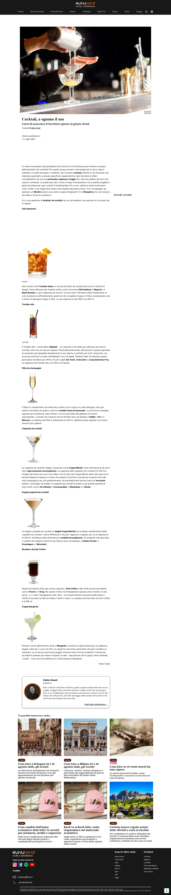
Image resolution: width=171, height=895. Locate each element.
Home (21, 11)
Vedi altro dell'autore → (96, 704)
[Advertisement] (66, 152)
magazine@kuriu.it (25, 877)
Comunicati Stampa (150, 865)
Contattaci (147, 862)
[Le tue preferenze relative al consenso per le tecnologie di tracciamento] (166, 890)
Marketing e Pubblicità (151, 868)
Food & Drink (57, 11)
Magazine (147, 859)
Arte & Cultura (37, 11)
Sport (115, 11)
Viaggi (139, 11)
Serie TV (101, 11)
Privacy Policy (148, 871)
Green (73, 11)
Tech (127, 11)
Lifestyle (86, 11)
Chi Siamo (147, 856)
